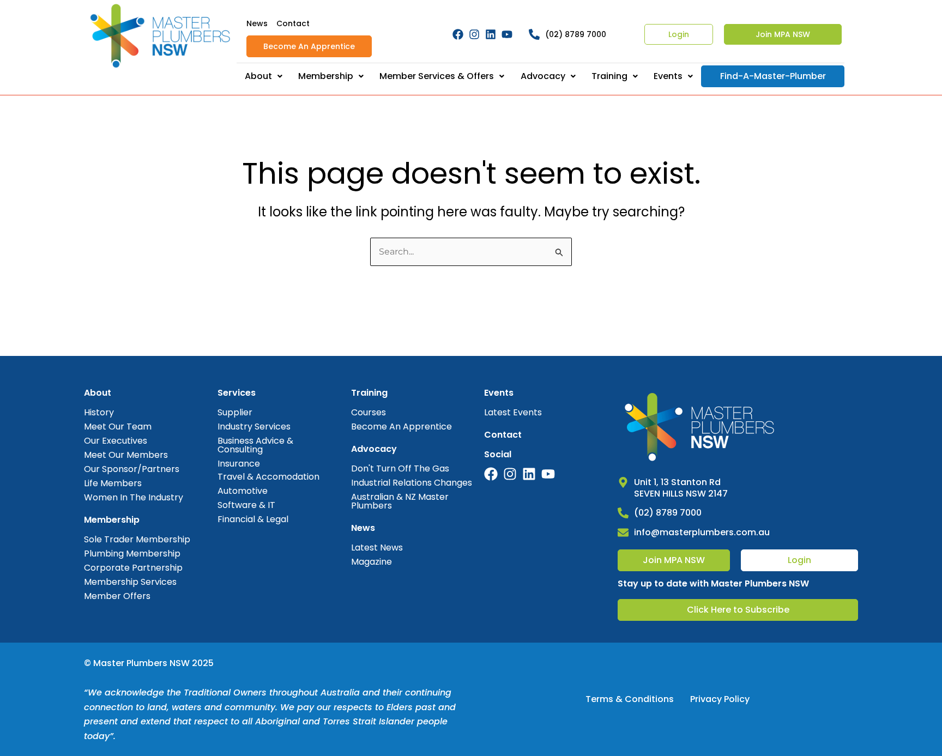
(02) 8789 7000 (575, 34)
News (257, 23)
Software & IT (246, 505)
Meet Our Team (118, 426)
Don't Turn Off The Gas (400, 468)
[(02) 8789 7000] (623, 512)
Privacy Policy (720, 699)
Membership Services (130, 582)
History (99, 412)
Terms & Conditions (629, 699)
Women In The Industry (133, 497)
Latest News (377, 547)
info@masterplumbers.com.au (702, 532)
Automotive (243, 491)
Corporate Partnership (133, 567)
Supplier (235, 412)
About (258, 76)
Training (609, 76)
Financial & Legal (253, 519)
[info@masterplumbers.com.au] (623, 532)
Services (237, 392)
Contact (293, 23)
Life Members (113, 483)
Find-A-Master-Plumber (773, 76)
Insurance (239, 463)
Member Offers (117, 596)
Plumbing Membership (132, 553)
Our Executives (115, 440)
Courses (368, 412)
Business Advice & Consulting (255, 445)
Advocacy (543, 76)
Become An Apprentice (309, 46)
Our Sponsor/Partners (131, 469)
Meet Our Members (126, 455)
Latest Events (513, 412)
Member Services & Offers (436, 76)
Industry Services (254, 426)
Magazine (371, 561)
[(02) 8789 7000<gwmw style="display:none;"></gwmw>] (534, 34)
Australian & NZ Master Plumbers (400, 501)
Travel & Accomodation (268, 476)
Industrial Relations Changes (411, 482)
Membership (325, 76)
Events (668, 76)
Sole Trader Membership (137, 539)
